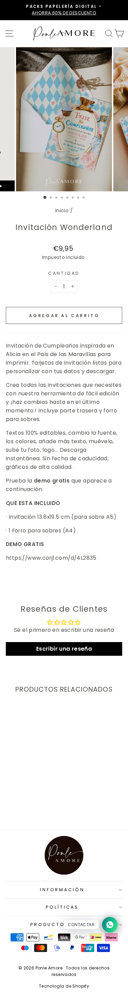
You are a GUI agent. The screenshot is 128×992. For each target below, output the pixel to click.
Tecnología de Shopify (64, 986)
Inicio (62, 210)
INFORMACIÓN (62, 890)
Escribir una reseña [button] (64, 649)
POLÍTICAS (62, 907)
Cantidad (64, 273)
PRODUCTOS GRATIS (62, 924)
